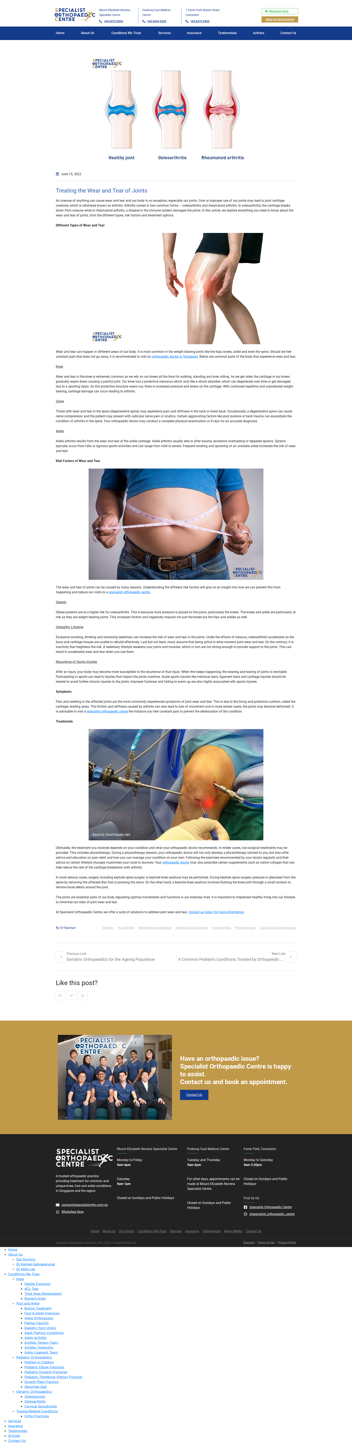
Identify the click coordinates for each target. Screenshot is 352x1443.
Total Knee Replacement (43, 1294)
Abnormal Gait (35, 1387)
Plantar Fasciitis (36, 1323)
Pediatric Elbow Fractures (44, 1367)
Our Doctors (25, 1259)
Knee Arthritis (221, 928)
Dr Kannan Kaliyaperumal (35, 1264)
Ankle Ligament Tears (41, 1352)
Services (14, 1421)
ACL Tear (31, 1289)
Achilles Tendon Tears (41, 1343)
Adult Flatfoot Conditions (44, 1333)
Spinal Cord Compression (278, 928)
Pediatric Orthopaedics (34, 1357)
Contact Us (17, 1441)
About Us (15, 1254)
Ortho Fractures (36, 1416)
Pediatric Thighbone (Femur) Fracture (53, 1377)
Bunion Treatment (38, 1308)
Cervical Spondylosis (40, 1406)
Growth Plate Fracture (41, 1382)
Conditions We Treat (24, 1274)
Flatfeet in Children (39, 1362)
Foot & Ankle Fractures (41, 1313)
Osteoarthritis (35, 1401)
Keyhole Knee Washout (155, 928)
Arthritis (107, 928)
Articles (14, 1436)
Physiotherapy (245, 928)
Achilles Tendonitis (38, 1347)
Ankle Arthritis (35, 1338)
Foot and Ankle (28, 1303)
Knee (20, 1279)
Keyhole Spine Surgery (192, 928)
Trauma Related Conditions (37, 1411)
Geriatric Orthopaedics (34, 1392)
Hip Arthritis (126, 928)
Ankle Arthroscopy (38, 1318)
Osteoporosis (34, 1396)
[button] (60, 995)
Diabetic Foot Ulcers (40, 1328)
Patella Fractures (37, 1284)
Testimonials (17, 1431)
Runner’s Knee (35, 1298)
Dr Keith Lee (25, 1269)
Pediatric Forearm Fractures (45, 1372)
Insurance (15, 1426)
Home (12, 1249)
